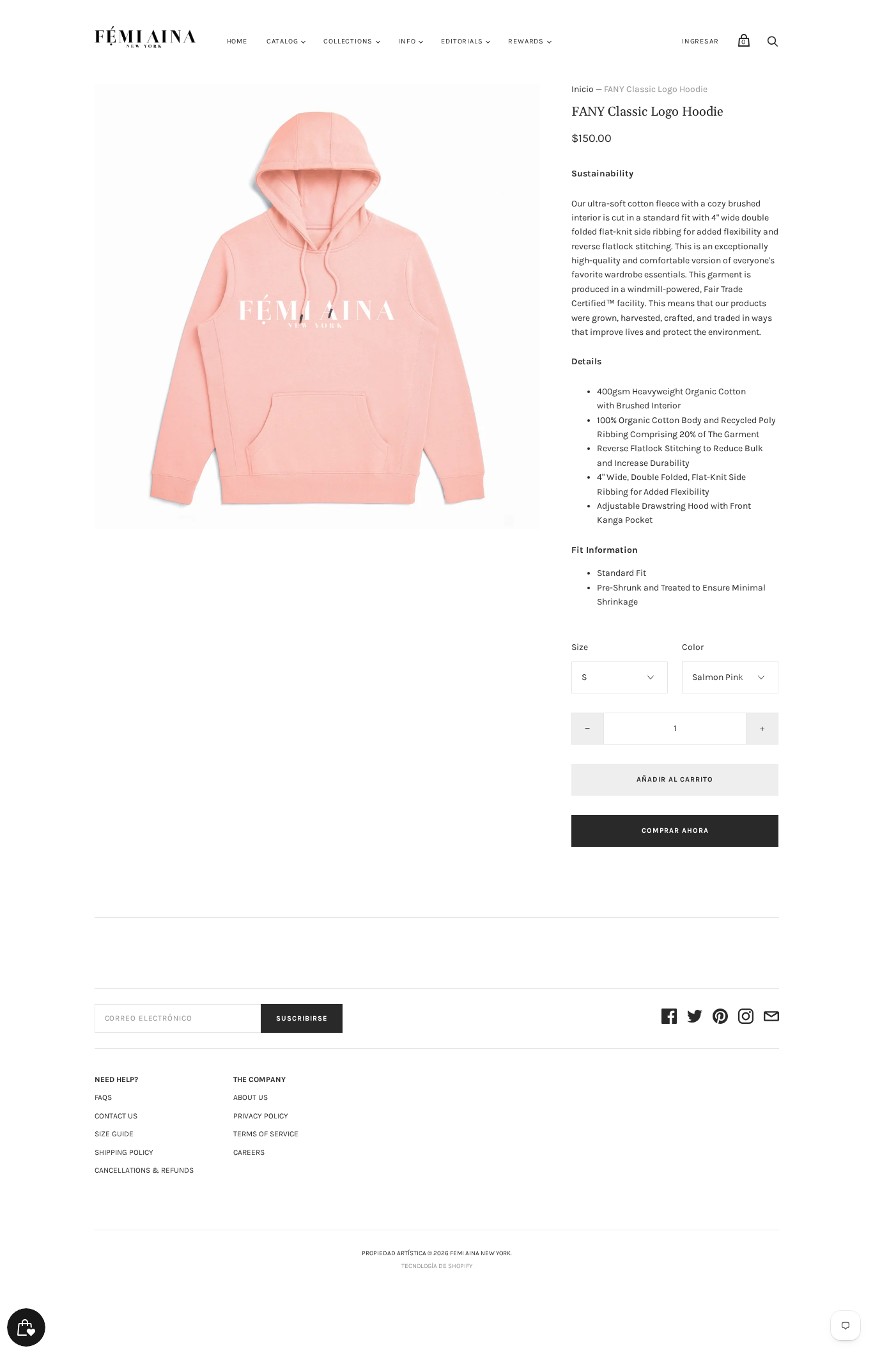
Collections (348, 41)
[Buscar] (772, 45)
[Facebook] (669, 1018)
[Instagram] (745, 1018)
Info (406, 41)
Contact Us (116, 1115)
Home (237, 41)
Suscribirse (301, 1018)
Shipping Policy (124, 1152)
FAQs (103, 1097)
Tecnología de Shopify (436, 1266)
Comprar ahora (675, 830)
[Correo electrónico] (771, 1018)
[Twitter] (694, 1018)
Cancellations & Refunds (144, 1170)
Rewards (526, 41)
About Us (250, 1097)
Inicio (582, 89)
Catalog (282, 41)
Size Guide (114, 1133)
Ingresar (700, 41)
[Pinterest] (720, 1018)
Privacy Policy (260, 1115)
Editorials (462, 41)
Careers (249, 1152)
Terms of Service (265, 1133)
